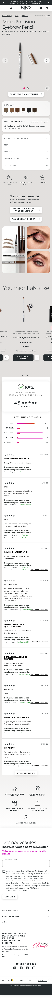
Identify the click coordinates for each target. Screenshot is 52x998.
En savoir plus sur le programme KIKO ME (15, 956)
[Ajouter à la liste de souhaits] (6, 357)
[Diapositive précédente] (3, 2)
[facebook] (21, 968)
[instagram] (14, 968)
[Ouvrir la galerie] (47, 88)
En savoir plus (37, 3)
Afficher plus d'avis (26, 773)
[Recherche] (11, 8)
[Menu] (5, 8)
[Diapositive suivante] (48, 2)
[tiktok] (27, 968)
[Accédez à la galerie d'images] (26, 60)
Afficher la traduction (39, 569)
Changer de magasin (39, 122)
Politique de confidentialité (17, 890)
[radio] (6, 111)
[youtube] (33, 968)
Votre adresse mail (10, 860)
